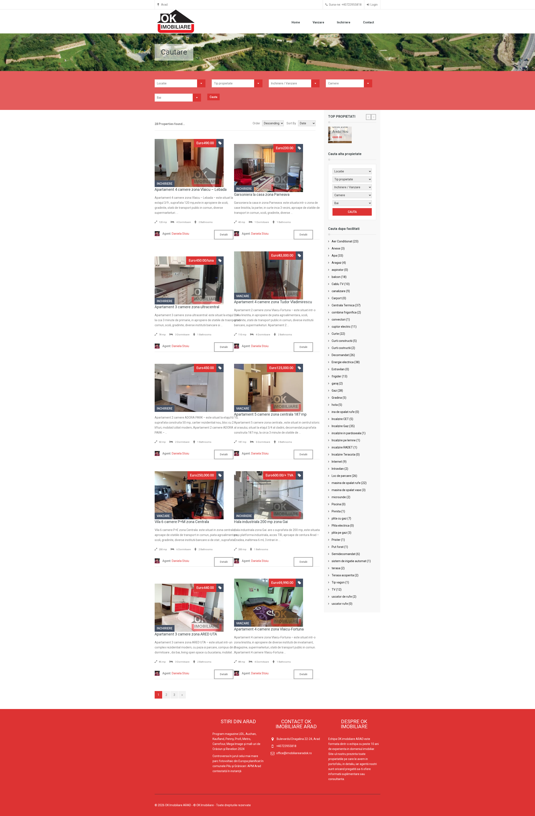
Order (256, 123)
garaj (335, 383)
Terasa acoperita (343, 575)
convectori (338, 319)
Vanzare (318, 22)
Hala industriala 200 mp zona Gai (261, 521)
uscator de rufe (342, 596)
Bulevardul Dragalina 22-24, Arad (298, 739)
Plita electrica (340, 525)
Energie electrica (343, 362)
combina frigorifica (344, 312)
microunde (339, 497)
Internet (337, 461)
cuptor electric (341, 326)
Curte (335, 333)
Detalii (224, 234)
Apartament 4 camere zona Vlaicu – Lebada (191, 189)
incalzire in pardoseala (346, 433)
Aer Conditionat (342, 241)
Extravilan (338, 369)
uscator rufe (340, 603)
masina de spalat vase (346, 490)
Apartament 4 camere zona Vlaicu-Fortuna (269, 629)
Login (374, 4)
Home (296, 22)
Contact (368, 22)
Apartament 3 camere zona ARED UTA (186, 634)
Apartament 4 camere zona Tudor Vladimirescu (273, 302)
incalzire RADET (342, 447)
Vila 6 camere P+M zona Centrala (182, 521)
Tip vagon (338, 582)
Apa (334, 255)
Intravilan (338, 468)
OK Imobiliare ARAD (178, 805)
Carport (337, 298)
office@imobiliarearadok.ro (294, 753)
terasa (336, 568)
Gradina (337, 397)
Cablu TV (338, 284)
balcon (336, 277)
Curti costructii (341, 348)
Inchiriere (343, 22)
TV (333, 589)
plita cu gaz (339, 518)
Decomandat (340, 355)
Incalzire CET (340, 419)
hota (335, 404)
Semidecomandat (343, 554)
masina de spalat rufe (346, 483)
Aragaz (336, 262)
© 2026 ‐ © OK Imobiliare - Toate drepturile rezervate (203, 805)
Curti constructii (342, 340)
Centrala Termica (343, 305)
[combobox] (180, 83)
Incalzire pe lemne (344, 440)
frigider (336, 376)
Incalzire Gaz (340, 426)
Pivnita (336, 511)
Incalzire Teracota (343, 454)
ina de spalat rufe (343, 412)
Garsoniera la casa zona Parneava (261, 194)
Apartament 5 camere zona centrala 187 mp (270, 414)
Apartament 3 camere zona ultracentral (187, 307)
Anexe (336, 248)
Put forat (338, 547)
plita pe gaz (339, 532)
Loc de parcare (341, 475)
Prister (336, 539)
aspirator (338, 269)
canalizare (338, 291)
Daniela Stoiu (175, 233)
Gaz (334, 390)
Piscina (336, 504)
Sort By (291, 123)
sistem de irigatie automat (349, 561)
